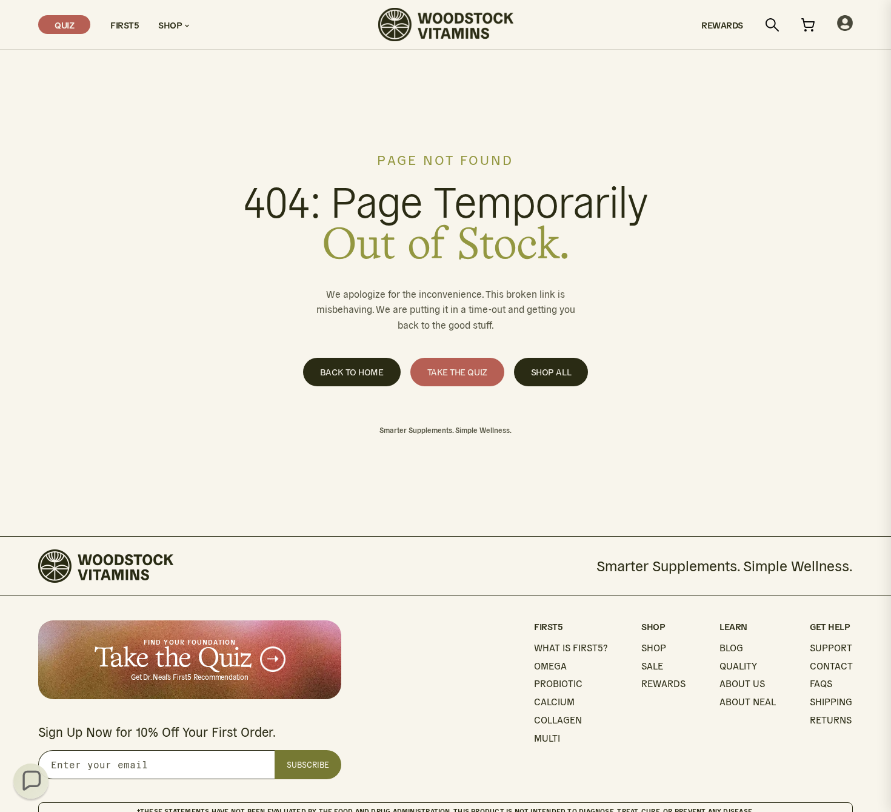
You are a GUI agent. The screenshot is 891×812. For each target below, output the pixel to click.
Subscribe (308, 765)
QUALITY (738, 666)
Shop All (551, 372)
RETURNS (831, 720)
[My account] (845, 24)
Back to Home (352, 372)
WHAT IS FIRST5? (570, 648)
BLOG (731, 648)
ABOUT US (742, 684)
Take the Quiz (457, 372)
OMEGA (550, 666)
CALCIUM (554, 702)
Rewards (722, 24)
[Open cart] (808, 25)
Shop (171, 24)
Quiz (64, 24)
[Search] (772, 25)
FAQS (821, 684)
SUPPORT (831, 648)
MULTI (547, 738)
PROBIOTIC (558, 684)
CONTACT (831, 666)
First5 (124, 24)
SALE (652, 666)
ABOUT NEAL (747, 702)
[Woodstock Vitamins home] (445, 24)
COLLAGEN (558, 720)
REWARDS (663, 684)
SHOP (653, 648)
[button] (30, 781)
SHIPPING (831, 702)
